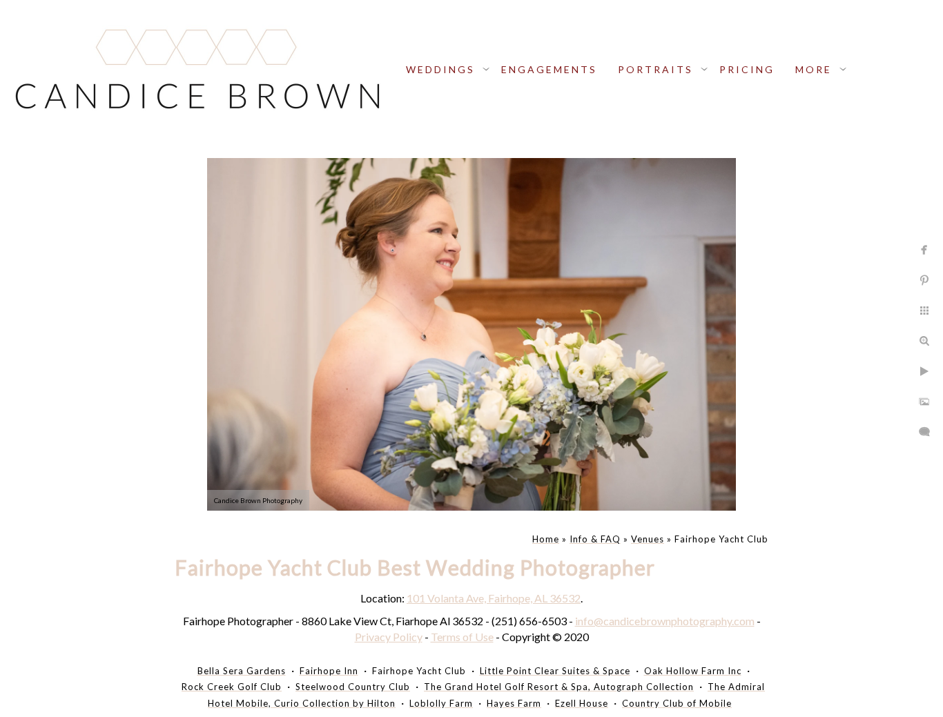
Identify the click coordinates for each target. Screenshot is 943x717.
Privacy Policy (388, 636)
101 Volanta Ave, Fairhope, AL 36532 (494, 598)
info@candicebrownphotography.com (665, 620)
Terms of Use (462, 636)
